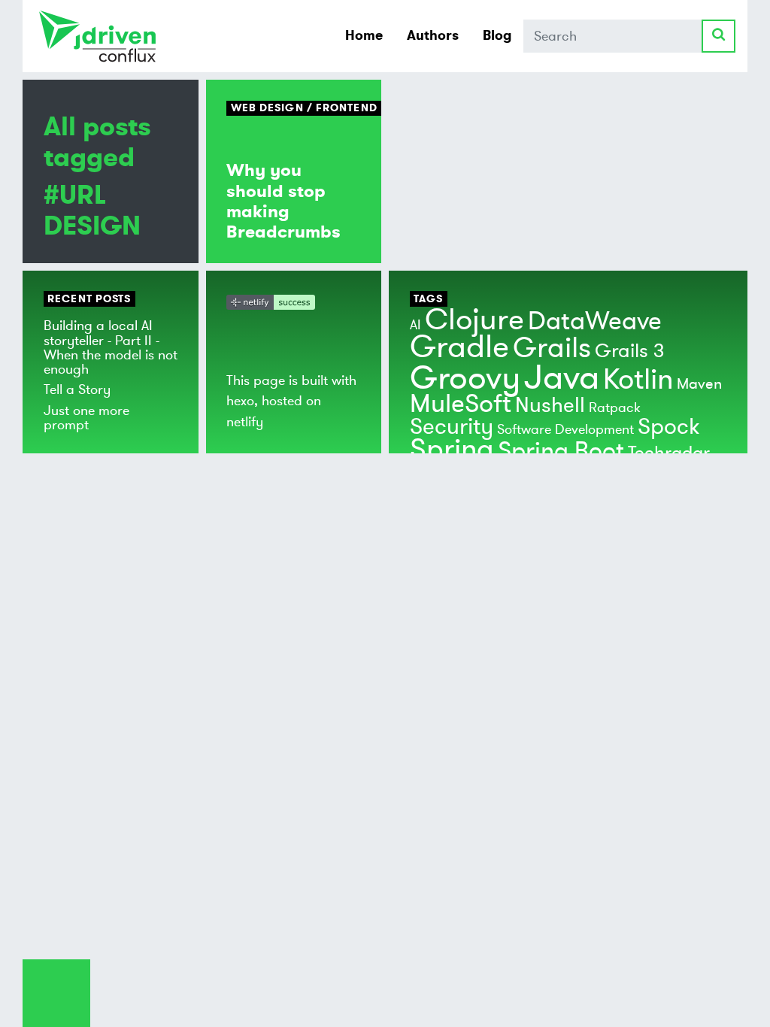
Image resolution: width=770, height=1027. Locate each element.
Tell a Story (77, 389)
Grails (552, 348)
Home (364, 35)
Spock (668, 426)
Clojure (474, 320)
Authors (433, 35)
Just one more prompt (86, 417)
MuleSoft (460, 404)
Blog (497, 35)
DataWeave (595, 321)
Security (451, 426)
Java (561, 378)
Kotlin (638, 379)
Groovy (465, 378)
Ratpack (615, 407)
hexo (240, 401)
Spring (452, 449)
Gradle (459, 347)
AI (415, 325)
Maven (699, 384)
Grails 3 (630, 351)
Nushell (550, 406)
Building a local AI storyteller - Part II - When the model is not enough (110, 347)
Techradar (669, 453)
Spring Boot (561, 451)
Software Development (565, 429)
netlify (244, 422)
